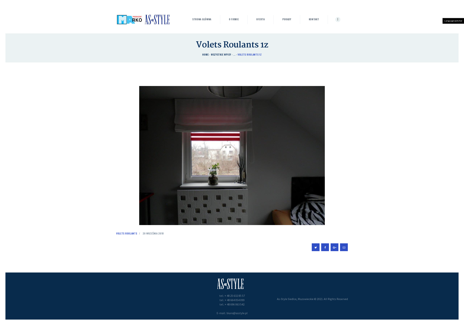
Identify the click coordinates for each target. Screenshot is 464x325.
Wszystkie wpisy (221, 54)
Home (205, 54)
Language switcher (453, 20)
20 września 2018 (153, 233)
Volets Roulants (126, 233)
